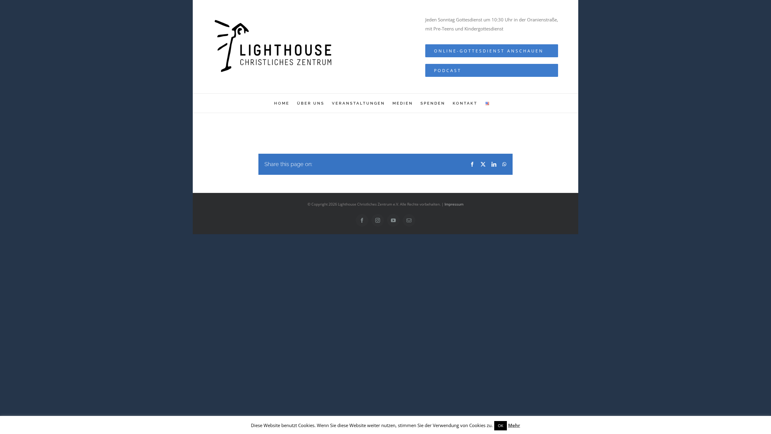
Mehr (514, 425)
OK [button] (500, 425)
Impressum (454, 204)
